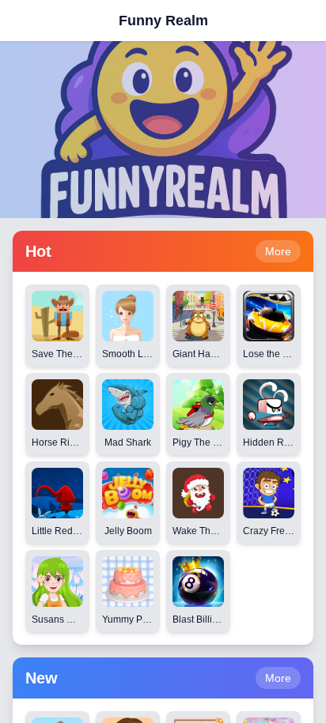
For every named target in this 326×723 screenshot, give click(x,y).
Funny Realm (163, 20)
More (278, 251)
